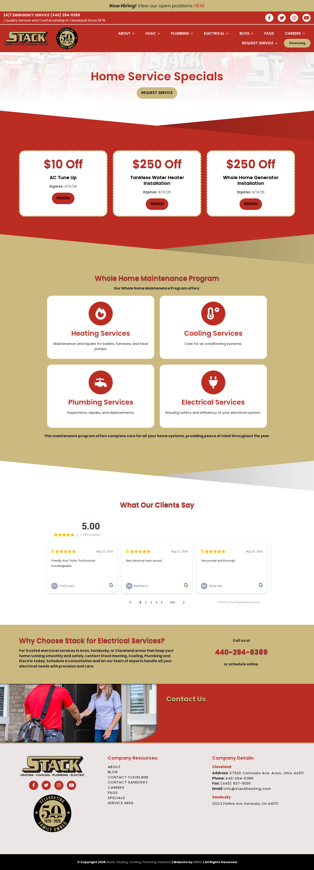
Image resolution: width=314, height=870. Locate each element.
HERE (199, 6)
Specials (116, 797)
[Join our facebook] (269, 18)
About (114, 766)
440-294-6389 (241, 652)
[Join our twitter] (282, 18)
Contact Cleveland (128, 777)
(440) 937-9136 (235, 783)
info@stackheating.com (247, 788)
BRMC (198, 862)
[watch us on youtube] (307, 18)
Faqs (113, 792)
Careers (116, 787)
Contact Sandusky (128, 782)
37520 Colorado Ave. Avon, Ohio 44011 (266, 773)
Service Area (121, 802)
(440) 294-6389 (65, 15)
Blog (113, 771)
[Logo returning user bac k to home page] (26, 38)
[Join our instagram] (294, 18)
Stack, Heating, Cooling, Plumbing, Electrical (138, 862)
